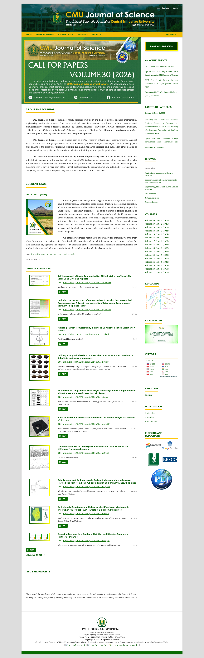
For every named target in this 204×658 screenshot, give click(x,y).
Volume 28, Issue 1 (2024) (157, 234)
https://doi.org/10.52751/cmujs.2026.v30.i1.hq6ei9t (86, 361)
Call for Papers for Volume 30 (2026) (159, 66)
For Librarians (151, 421)
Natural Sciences (152, 198)
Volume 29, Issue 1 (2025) (157, 227)
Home (29, 35)
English (148, 395)
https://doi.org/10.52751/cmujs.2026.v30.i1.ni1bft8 (86, 513)
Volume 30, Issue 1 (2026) (157, 220)
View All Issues (34, 555)
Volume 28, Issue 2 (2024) (157, 230)
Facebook (80, 645)
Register (166, 8)
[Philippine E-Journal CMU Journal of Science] (161, 489)
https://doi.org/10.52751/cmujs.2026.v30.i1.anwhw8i (87, 282)
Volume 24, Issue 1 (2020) (157, 262)
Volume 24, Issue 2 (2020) (157, 258)
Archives (83, 35)
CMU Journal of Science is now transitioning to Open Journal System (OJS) (161, 83)
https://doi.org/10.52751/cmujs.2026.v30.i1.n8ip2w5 (86, 486)
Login (175, 8)
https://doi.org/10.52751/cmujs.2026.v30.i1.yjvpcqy (86, 397)
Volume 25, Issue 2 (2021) (157, 251)
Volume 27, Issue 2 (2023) (157, 237)
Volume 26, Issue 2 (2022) (157, 244)
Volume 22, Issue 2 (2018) (157, 272)
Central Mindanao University (124, 645)
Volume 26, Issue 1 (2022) (157, 248)
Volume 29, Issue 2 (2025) (157, 223)
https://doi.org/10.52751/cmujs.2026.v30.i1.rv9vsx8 (86, 453)
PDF (63, 292)
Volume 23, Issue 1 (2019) (157, 268)
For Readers (150, 413)
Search (172, 35)
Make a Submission (161, 46)
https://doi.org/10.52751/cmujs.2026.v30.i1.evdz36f (86, 424)
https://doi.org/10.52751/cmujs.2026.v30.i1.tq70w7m (87, 309)
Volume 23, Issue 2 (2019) (157, 265)
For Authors (150, 417)
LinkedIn (102, 645)
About (95, 35)
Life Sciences (150, 193)
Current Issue (66, 35)
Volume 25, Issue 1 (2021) (157, 255)
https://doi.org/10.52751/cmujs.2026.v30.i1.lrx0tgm (86, 540)
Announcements (45, 35)
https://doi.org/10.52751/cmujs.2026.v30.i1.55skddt (86, 334)
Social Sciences (151, 202)
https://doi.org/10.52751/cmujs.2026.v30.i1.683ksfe (53, 254)
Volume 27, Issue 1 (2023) (157, 241)
